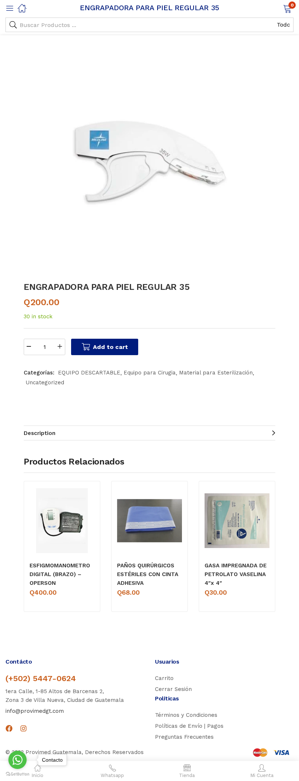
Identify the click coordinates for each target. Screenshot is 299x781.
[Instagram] (23, 728)
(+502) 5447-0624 (40, 678)
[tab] (149, 433)
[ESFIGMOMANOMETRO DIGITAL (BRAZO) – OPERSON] (62, 520)
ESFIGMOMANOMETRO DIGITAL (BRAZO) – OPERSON (60, 574)
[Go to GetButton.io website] (17, 774)
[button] (278, 8)
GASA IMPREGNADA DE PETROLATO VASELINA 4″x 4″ (236, 574)
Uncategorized (45, 382)
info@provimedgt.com (34, 711)
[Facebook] (8, 728)
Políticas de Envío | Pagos (189, 726)
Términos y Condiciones (186, 715)
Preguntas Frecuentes (184, 737)
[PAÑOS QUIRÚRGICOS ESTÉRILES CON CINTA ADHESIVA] (149, 520)
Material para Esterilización (216, 372)
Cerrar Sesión (173, 689)
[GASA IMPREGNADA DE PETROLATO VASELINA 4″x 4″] (237, 520)
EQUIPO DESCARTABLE (89, 372)
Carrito (164, 678)
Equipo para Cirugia (150, 372)
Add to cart (110, 346)
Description (39, 433)
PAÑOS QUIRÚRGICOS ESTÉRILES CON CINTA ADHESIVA (147, 574)
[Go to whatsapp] (17, 760)
